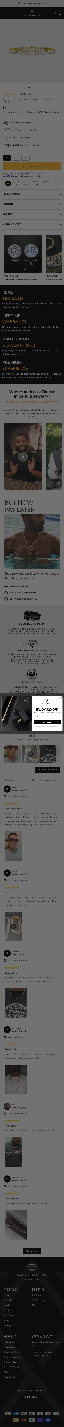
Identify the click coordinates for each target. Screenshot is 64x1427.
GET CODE (47, 722)
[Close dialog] (61, 698)
